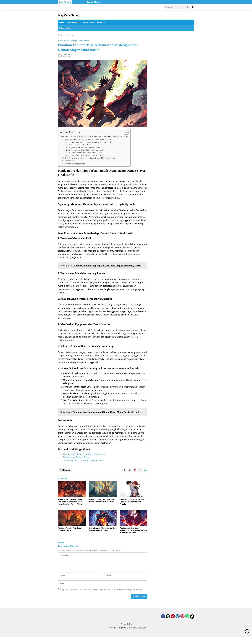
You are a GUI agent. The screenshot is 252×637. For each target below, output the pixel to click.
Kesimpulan (69, 161)
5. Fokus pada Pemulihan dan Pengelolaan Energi (87, 155)
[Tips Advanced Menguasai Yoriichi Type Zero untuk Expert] (103, 518)
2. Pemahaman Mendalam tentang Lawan (84, 147)
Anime (60, 40)
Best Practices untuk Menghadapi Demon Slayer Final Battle (88, 142)
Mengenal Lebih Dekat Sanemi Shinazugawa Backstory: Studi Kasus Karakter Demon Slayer (70, 501)
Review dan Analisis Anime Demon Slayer (83, 460)
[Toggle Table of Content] (125, 132)
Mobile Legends (73, 22)
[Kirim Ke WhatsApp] (145, 470)
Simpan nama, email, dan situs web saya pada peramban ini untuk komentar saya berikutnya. (101, 589)
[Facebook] (163, 616)
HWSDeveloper (139, 628)
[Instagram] (182, 616)
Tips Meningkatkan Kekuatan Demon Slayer (84, 453)
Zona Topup (67, 55)
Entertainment (83, 40)
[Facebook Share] (124, 470)
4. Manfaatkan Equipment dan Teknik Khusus (85, 153)
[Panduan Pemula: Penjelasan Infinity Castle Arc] (72, 518)
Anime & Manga (70, 40)
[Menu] (59, 7)
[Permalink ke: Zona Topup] (60, 55)
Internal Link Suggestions (75, 163)
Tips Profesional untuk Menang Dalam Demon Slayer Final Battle (90, 158)
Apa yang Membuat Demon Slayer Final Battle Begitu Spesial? (89, 139)
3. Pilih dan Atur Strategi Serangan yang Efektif (86, 150)
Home (61, 22)
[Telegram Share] (140, 470)
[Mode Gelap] (193, 7)
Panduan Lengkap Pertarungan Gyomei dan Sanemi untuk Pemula (132, 501)
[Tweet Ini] (130, 470)
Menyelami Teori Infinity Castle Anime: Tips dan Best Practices (101, 500)
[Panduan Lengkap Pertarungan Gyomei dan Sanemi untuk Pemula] (134, 489)
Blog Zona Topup (68, 15)
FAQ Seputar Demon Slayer (76, 457)
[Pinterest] (173, 616)
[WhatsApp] (187, 616)
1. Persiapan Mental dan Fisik (79, 145)
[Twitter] (168, 616)
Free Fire (100, 22)
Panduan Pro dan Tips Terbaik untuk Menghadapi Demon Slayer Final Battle (94, 136)
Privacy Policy (65, 28)
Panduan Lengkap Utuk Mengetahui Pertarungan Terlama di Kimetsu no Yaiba (133, 530)
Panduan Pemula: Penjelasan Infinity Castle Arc (69, 529)
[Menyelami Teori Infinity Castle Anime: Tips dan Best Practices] (103, 489)
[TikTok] (192, 616)
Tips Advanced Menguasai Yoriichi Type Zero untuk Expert (102, 529)
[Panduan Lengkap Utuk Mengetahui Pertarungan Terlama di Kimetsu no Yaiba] (134, 518)
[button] (187, 7)
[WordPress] (177, 616)
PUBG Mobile (88, 22)
